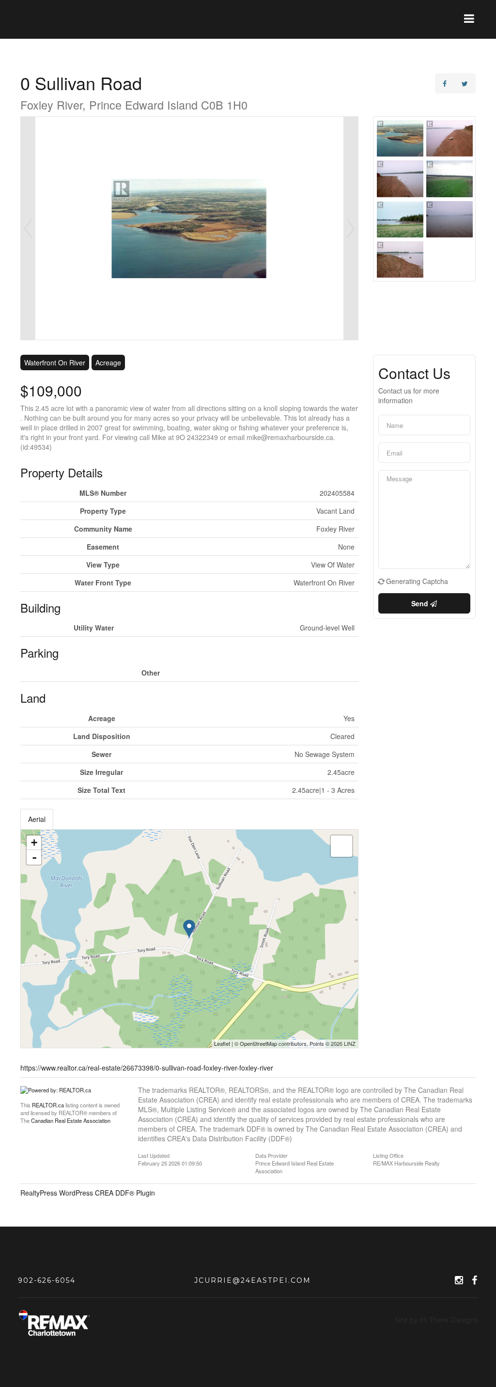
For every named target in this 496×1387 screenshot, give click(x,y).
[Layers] (341, 846)
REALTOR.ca (48, 1105)
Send (420, 603)
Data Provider (271, 1154)
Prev (28, 228)
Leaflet (222, 1043)
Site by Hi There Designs (436, 1320)
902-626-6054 (47, 1280)
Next (350, 228)
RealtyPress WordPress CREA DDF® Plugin (87, 1193)
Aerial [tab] (37, 819)
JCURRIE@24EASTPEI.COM (252, 1280)
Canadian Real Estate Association (70, 1120)
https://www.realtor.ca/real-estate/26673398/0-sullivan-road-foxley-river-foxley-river (146, 1067)
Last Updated (154, 1154)
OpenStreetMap (258, 1043)
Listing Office (388, 1154)
